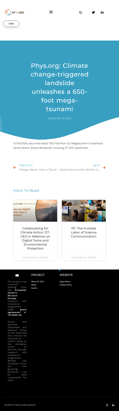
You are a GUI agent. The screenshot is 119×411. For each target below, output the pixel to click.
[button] (50, 11)
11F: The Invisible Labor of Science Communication (84, 232)
